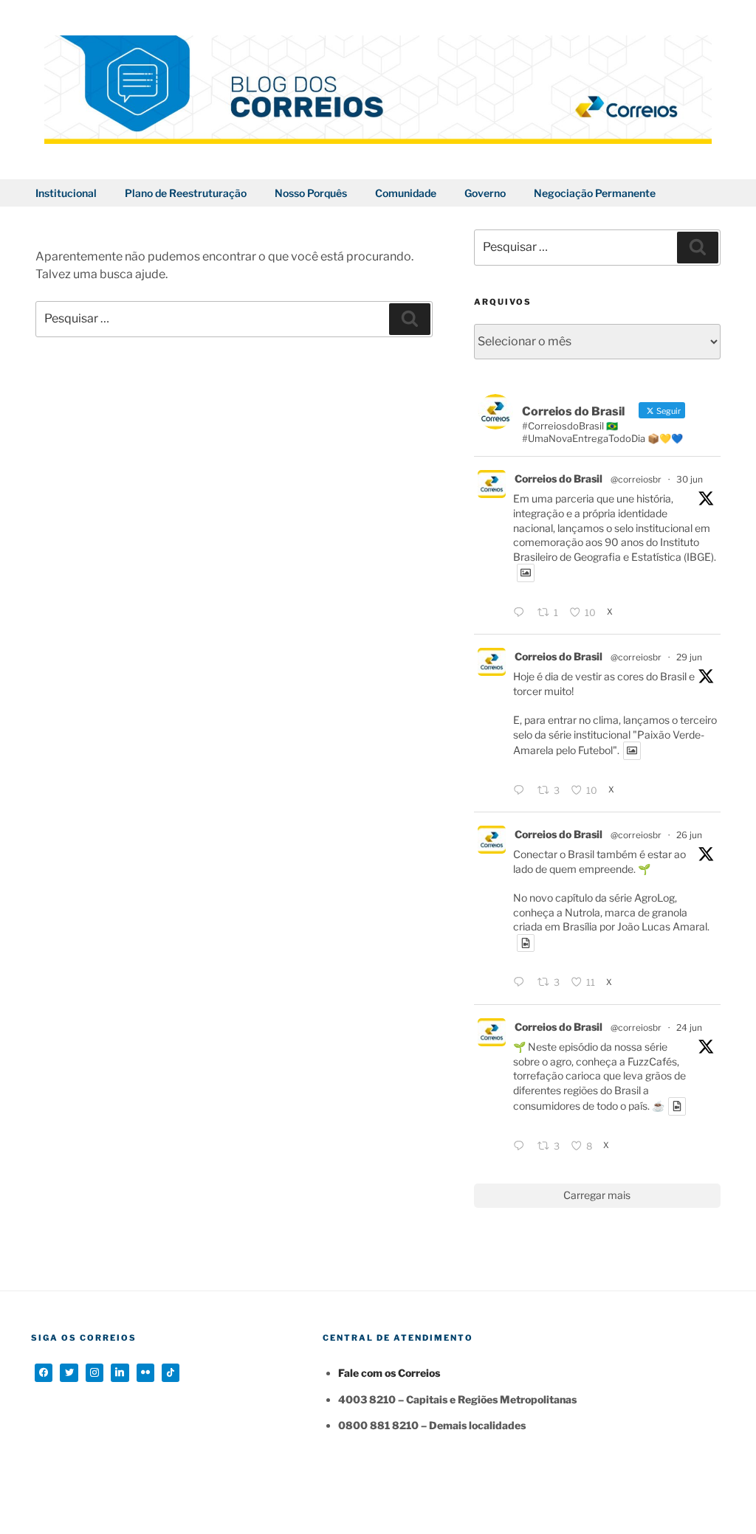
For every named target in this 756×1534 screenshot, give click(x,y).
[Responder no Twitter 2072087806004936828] (521, 613)
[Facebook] (43, 1372)
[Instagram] (94, 1372)
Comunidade (405, 193)
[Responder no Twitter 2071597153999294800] (521, 791)
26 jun (689, 834)
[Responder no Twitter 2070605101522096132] (521, 982)
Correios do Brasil (558, 478)
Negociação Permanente (595, 193)
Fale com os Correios (389, 1373)
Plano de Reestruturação (186, 193)
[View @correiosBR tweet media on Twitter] (526, 572)
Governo (485, 193)
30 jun (689, 479)
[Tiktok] (170, 1372)
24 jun (689, 1027)
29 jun (689, 657)
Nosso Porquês (311, 193)
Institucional (66, 193)
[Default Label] (119, 1372)
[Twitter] (68, 1372)
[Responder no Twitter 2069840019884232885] (521, 1146)
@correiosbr (636, 479)
